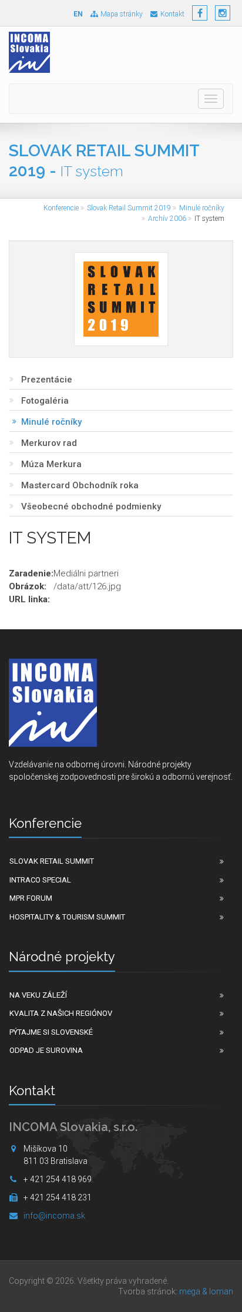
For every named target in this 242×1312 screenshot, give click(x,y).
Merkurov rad (49, 443)
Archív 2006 (167, 218)
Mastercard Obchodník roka (80, 485)
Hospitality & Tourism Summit (67, 916)
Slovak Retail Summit (51, 861)
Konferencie (61, 208)
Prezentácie (46, 379)
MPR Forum (30, 898)
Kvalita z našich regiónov (60, 1013)
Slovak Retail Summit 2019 (129, 208)
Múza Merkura (51, 464)
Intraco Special (40, 879)
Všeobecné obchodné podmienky (91, 506)
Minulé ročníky (201, 208)
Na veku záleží (38, 995)
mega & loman (206, 1291)
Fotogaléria (45, 400)
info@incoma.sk (54, 1215)
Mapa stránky (121, 14)
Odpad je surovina (46, 1050)
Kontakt (172, 14)
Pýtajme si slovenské (51, 1032)
